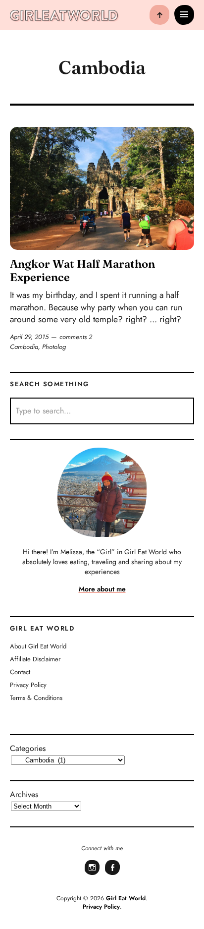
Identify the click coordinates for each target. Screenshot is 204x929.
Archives (24, 794)
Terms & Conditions (36, 697)
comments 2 (75, 337)
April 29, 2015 (29, 337)
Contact (20, 672)
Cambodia (24, 346)
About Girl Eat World (38, 646)
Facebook (112, 874)
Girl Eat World (126, 898)
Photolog (54, 346)
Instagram (92, 874)
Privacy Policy (28, 685)
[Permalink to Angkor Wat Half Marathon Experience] (102, 188)
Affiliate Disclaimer (35, 659)
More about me (102, 589)
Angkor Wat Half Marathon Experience (82, 270)
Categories (28, 748)
